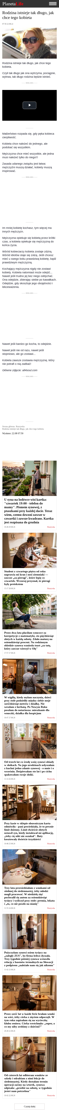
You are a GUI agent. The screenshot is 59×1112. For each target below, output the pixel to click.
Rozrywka (51, 527)
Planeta (12, 4)
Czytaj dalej (29, 1106)
